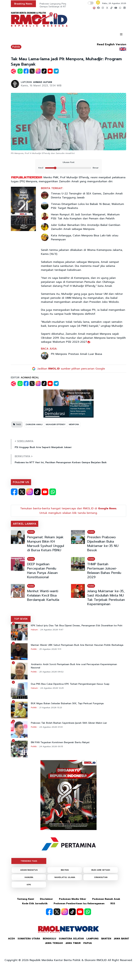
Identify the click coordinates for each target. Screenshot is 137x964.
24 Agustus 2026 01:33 (51, 726)
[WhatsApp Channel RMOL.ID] (52, 491)
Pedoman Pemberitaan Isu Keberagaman (79, 903)
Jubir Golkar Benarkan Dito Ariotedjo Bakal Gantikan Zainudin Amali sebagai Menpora (85, 227)
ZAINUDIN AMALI (34, 424)
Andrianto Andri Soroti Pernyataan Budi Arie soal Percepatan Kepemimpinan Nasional (74, 666)
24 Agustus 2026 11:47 (51, 629)
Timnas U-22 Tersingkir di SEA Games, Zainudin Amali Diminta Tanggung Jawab (87, 196)
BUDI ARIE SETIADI (100, 869)
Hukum (34, 629)
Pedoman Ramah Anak (106, 899)
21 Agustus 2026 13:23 (50, 707)
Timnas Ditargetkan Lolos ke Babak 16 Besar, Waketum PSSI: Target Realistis (87, 206)
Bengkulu (49, 938)
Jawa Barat (121, 938)
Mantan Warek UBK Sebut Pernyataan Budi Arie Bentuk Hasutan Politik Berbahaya (77, 645)
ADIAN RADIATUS (29, 869)
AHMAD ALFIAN (42, 82)
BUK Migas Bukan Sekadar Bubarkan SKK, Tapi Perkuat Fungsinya (67, 703)
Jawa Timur (73, 943)
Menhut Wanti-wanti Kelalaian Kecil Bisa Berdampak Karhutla (43, 595)
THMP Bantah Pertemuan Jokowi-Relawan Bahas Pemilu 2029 (104, 570)
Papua (87, 943)
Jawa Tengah (54, 943)
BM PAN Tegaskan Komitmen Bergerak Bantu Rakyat (60, 742)
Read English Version (111, 44)
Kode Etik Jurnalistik (35, 903)
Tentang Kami (25, 899)
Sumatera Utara (29, 938)
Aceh (11, 938)
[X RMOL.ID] (22, 491)
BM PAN (65, 869)
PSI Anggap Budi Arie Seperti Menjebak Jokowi (43, 447)
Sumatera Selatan (71, 938)
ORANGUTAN (100, 877)
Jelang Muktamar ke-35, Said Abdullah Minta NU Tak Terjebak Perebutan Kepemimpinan (106, 597)
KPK (29, 884)
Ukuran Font (68, 162)
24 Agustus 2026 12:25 (52, 688)
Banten (106, 938)
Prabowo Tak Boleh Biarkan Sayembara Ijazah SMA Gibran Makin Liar (69, 723)
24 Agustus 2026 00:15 (51, 746)
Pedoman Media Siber (72, 899)
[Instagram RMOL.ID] (29, 491)
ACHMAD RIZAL (30, 377)
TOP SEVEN (20, 619)
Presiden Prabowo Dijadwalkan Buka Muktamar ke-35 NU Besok (102, 543)
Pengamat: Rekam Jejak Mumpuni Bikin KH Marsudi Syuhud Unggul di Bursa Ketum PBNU (45, 543)
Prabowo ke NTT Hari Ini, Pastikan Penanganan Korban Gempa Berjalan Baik (61, 462)
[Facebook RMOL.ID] (14, 491)
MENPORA (74, 424)
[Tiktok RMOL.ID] (37, 491)
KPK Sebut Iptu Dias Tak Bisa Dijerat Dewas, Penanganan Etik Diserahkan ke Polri (76, 625)
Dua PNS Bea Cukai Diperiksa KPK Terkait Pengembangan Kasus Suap (70, 684)
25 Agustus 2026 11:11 (50, 649)
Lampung (92, 938)
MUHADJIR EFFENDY (55, 424)
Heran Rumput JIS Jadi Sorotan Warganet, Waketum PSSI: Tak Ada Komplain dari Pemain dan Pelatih (85, 217)
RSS (112, 903)
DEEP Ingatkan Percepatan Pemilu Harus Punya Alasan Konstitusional (42, 570)
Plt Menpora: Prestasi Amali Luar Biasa (76, 354)
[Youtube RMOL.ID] (45, 491)
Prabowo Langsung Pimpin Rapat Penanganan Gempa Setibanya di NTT (65, 5)
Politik (16, 47)
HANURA (29, 877)
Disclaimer (46, 899)
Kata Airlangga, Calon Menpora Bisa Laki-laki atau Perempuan (84, 237)
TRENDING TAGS (29, 860)
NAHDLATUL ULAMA (64, 877)
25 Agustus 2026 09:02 (51, 671)
